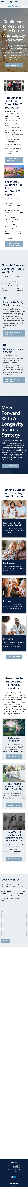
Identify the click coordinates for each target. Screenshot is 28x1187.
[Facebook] (12, 1177)
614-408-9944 (16, 1165)
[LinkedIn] (15, 1177)
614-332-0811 (16, 1167)
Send (5, 941)
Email (3, 920)
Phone (3, 929)
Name (3, 912)
